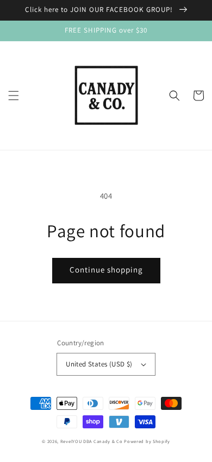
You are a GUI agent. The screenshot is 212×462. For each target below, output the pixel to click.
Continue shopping (106, 269)
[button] (14, 95)
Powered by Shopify (147, 441)
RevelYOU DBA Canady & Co (91, 441)
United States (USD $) (99, 364)
